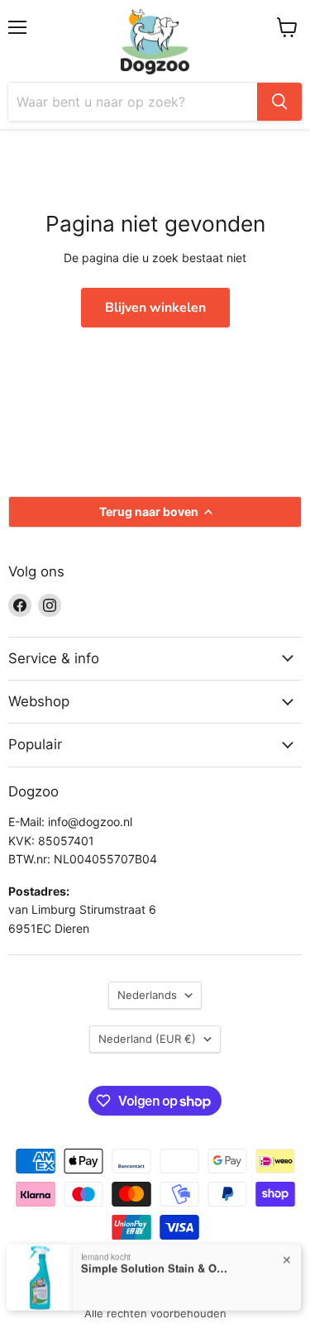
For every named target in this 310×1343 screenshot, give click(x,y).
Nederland (147, 1038)
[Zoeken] (279, 102)
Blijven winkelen (155, 308)
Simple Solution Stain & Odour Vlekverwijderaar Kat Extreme (155, 1267)
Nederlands (147, 994)
